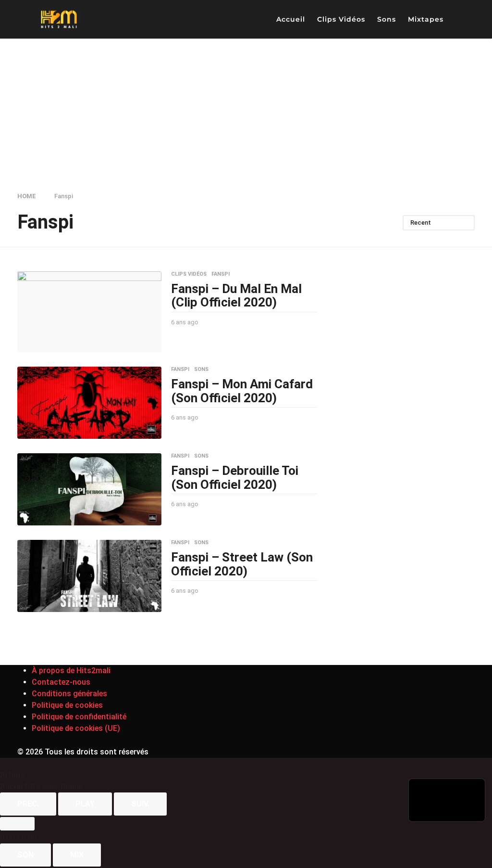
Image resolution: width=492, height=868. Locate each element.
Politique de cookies (67, 705)
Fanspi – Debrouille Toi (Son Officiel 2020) (234, 477)
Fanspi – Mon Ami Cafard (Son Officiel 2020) (242, 391)
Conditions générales (69, 693)
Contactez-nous (61, 682)
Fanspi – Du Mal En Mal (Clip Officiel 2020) (236, 295)
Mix (77, 854)
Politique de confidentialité (79, 716)
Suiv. (140, 803)
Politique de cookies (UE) (76, 728)
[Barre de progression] (17, 823)
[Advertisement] (246, 110)
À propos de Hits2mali (71, 670)
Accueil (290, 19)
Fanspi (220, 274)
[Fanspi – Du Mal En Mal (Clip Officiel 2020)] (89, 312)
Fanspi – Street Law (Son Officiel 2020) (242, 564)
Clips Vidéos (341, 19)
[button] (458, 19)
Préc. (28, 803)
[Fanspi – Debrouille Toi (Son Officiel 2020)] (89, 489)
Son (25, 854)
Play (85, 803)
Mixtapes (425, 19)
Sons (386, 19)
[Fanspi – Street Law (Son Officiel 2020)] (89, 576)
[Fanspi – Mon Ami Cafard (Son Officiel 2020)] (89, 403)
